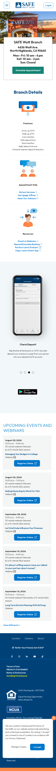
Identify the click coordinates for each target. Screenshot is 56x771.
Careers (29, 638)
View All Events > (11, 625)
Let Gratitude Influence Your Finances (24, 528)
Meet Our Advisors (27, 198)
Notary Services (27, 192)
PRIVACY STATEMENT (17, 669)
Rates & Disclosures (16, 672)
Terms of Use (13, 666)
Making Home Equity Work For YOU (22, 491)
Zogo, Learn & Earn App (27, 250)
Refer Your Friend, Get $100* (29, 647)
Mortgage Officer (27, 195)
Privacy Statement (17, 738)
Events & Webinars (27, 241)
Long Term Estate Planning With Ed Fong (25, 605)
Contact (16, 638)
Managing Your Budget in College (21, 454)
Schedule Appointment (28, 70)
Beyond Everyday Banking (27, 244)
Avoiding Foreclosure (17, 675)
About (41, 638)
